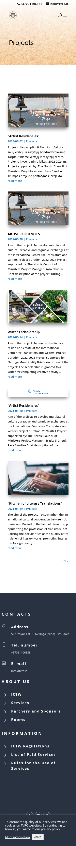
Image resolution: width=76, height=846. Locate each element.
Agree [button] (37, 837)
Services (20, 702)
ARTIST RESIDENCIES (24, 234)
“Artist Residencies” (23, 136)
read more (15, 181)
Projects (31, 141)
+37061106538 (31, 4)
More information (17, 837)
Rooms (18, 719)
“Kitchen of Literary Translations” (35, 503)
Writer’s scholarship (24, 332)
